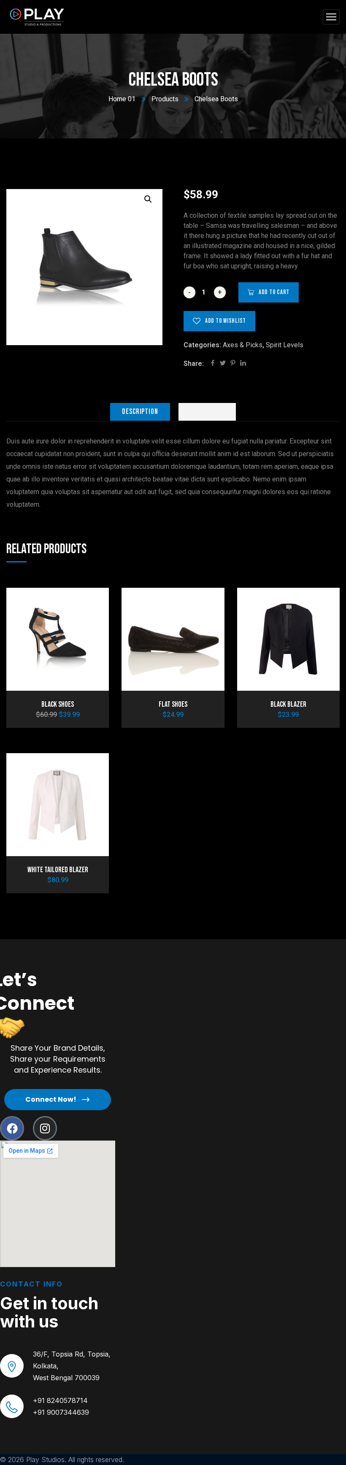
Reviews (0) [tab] (207, 411)
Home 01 (121, 99)
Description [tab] (140, 411)
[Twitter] (223, 363)
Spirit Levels (284, 345)
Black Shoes (57, 704)
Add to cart (274, 292)
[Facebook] (213, 363)
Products (164, 99)
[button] (148, 199)
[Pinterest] (233, 363)
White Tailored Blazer (57, 869)
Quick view (88, 643)
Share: (194, 363)
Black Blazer (288, 704)
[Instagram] (45, 1128)
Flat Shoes (173, 704)
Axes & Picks (242, 345)
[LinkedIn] (243, 363)
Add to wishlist (225, 321)
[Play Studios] (38, 17)
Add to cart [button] (88, 604)
